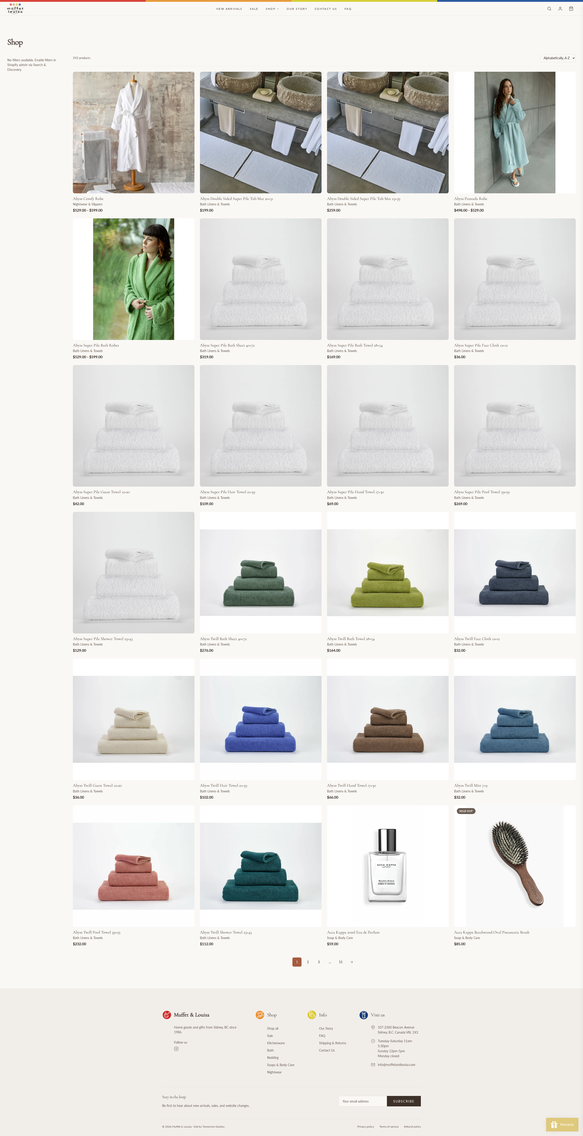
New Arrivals (229, 8)
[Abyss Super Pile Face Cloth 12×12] (515, 279)
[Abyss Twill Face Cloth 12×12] (515, 572)
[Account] (560, 8)
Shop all (272, 1028)
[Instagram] (209, 1049)
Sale (254, 8)
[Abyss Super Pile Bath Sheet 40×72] (261, 279)
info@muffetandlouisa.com (396, 1065)
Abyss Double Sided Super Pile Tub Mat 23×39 (363, 198)
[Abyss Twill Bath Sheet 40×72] (261, 572)
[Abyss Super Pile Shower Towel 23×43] (133, 572)
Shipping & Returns (332, 1043)
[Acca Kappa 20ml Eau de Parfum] (388, 866)
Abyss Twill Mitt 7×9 (470, 785)
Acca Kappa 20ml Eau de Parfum (353, 932)
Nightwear (274, 1072)
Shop (271, 8)
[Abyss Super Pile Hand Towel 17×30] (388, 426)
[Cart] (571, 8)
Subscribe (403, 1101)
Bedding (273, 1057)
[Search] (549, 8)
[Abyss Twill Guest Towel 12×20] (133, 719)
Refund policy (412, 1126)
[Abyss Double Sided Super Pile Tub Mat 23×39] (388, 132)
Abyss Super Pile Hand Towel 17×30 (355, 491)
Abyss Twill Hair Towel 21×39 (223, 785)
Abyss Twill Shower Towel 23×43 (226, 932)
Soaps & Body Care (280, 1065)
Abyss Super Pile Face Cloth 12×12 (481, 345)
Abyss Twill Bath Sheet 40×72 (223, 638)
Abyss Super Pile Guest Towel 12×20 (101, 491)
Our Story (297, 8)
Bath (270, 1050)
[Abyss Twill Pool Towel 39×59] (133, 866)
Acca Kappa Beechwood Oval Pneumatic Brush (491, 932)
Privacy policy (365, 1126)
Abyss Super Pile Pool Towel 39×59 (481, 491)
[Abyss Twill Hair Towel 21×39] (261, 719)
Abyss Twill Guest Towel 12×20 (97, 785)
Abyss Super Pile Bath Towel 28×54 (355, 345)
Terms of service (389, 1126)
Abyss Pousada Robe (470, 198)
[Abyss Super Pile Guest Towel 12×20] (133, 426)
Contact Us (326, 8)
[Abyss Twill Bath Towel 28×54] (388, 572)
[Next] (351, 962)
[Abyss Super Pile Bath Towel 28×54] (388, 279)
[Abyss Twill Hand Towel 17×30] (388, 719)
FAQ (348, 8)
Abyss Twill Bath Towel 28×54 (351, 638)
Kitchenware (276, 1043)
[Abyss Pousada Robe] (515, 132)
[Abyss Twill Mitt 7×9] (515, 719)
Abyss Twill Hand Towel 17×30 (351, 785)
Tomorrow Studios (213, 1126)
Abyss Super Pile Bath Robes (96, 345)
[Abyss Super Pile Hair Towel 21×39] (261, 426)
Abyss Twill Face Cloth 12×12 (477, 638)
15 (341, 962)
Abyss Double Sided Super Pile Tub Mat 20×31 (236, 198)
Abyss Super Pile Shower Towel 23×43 (103, 638)
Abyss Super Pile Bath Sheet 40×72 (227, 345)
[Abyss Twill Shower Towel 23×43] (261, 866)
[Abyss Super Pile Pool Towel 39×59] (515, 426)
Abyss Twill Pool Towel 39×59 (96, 932)
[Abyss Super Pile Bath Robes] (133, 279)
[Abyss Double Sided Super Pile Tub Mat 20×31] (261, 132)
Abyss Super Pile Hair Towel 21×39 (227, 491)
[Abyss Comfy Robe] (133, 132)
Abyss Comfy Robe (88, 198)
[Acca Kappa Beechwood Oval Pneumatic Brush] (515, 866)
